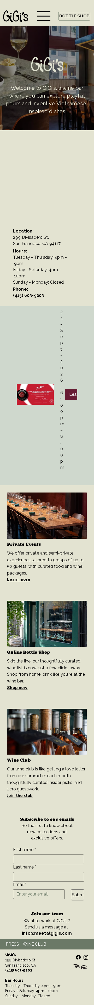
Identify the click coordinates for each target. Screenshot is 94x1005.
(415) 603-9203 (28, 295)
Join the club (20, 795)
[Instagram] (86, 957)
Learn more (18, 579)
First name (24, 849)
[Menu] (44, 16)
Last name (24, 867)
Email (19, 884)
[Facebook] (78, 957)
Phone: (20, 289)
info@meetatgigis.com (47, 933)
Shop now (17, 687)
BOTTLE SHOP (74, 16)
